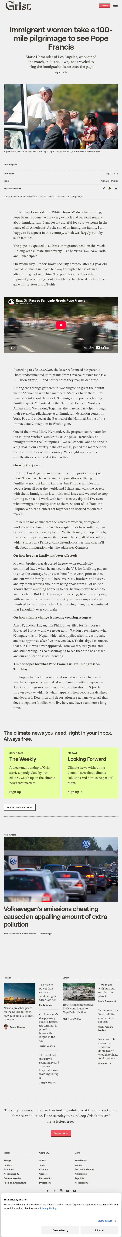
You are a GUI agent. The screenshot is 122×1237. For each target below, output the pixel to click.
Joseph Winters (47, 1082)
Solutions (9, 1169)
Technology (46, 933)
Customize (58, 1230)
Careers (43, 1173)
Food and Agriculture (15, 1182)
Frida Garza (104, 1063)
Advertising (81, 1173)
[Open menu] (115, 5)
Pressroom (45, 1182)
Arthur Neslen (29, 933)
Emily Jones (45, 1005)
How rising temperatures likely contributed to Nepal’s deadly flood (78, 1008)
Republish (80, 1178)
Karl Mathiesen (11, 933)
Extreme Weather (12, 1178)
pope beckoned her (73, 274)
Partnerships (45, 1178)
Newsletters (81, 1160)
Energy (7, 1160)
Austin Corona (17, 1027)
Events (78, 1164)
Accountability (11, 1173)
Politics (8, 1164)
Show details (105, 1220)
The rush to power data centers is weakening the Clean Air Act (48, 992)
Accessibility (81, 1182)
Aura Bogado (10, 164)
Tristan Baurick (47, 1045)
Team (42, 1164)
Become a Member (84, 1169)
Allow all (99, 1230)
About (42, 1160)
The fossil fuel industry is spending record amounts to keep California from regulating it (49, 1066)
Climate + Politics (109, 180)
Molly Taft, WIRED (72, 1018)
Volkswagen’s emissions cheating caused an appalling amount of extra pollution (55, 916)
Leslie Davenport (107, 1001)
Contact (43, 1169)
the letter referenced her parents (77, 370)
